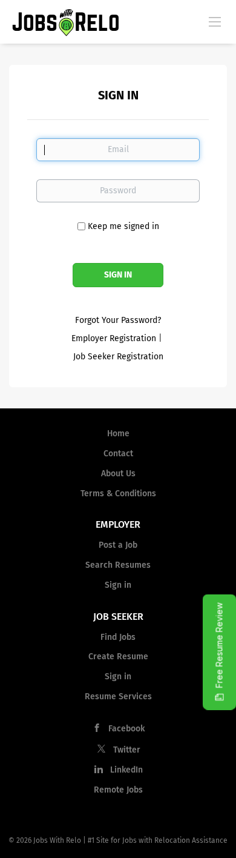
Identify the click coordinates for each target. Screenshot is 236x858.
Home (118, 433)
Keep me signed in (123, 226)
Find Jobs (118, 637)
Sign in (118, 585)
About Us (118, 473)
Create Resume (118, 656)
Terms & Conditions (118, 493)
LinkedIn (126, 770)
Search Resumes (118, 565)
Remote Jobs (118, 790)
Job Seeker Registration (118, 356)
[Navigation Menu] (215, 21)
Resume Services (118, 696)
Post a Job (118, 545)
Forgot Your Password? (118, 320)
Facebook (126, 728)
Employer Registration (113, 338)
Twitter (126, 750)
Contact (118, 453)
